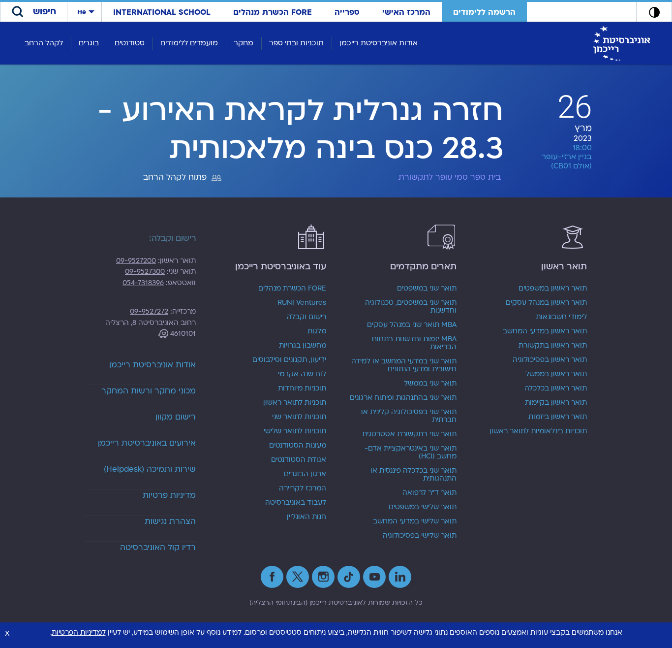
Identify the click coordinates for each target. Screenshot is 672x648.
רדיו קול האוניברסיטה (158, 547)
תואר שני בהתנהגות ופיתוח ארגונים (403, 398)
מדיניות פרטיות (169, 495)
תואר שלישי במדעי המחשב (415, 521)
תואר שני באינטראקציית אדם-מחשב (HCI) (411, 452)
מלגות (316, 331)
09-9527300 (145, 271)
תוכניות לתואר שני (299, 417)
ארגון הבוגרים (305, 474)
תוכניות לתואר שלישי (295, 431)
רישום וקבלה (306, 317)
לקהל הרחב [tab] (44, 43)
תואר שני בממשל (430, 384)
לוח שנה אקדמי (302, 374)
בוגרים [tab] (89, 43)
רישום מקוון (175, 417)
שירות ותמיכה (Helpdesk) (150, 469)
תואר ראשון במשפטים (553, 288)
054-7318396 (143, 283)
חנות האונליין (306, 517)
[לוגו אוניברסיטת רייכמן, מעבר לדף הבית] (621, 43)
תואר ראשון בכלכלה (555, 388)
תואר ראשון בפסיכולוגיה (550, 360)
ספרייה (347, 12)
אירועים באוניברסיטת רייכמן (147, 443)
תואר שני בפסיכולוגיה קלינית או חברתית (409, 416)
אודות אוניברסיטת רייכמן (152, 364)
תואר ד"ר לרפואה (429, 493)
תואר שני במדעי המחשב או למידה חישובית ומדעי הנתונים (404, 365)
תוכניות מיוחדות (302, 388)
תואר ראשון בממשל (556, 374)
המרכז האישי (406, 12)
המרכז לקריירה (302, 488)
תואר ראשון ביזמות (557, 417)
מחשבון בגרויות (302, 346)
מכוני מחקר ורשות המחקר (148, 391)
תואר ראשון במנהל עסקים (546, 303)
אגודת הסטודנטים (298, 460)
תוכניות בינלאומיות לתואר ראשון (538, 431)
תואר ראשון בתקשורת (553, 346)
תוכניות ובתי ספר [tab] (296, 43)
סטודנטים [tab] (130, 43)
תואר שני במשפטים (427, 288)
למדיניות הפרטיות (79, 632)
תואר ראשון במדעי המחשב (545, 331)
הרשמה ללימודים (484, 12)
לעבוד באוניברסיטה (295, 503)
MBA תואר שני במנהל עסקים (412, 325)
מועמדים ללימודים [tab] (189, 43)
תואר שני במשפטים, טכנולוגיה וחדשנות (411, 307)
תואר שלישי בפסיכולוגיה (420, 536)
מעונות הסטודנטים (297, 446)
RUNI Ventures (301, 303)
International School (162, 12)
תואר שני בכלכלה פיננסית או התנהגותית (413, 475)
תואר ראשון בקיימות (556, 403)
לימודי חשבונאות (561, 317)
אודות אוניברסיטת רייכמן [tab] (378, 43)
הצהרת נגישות (170, 521)
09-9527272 (149, 311)
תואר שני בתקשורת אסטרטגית (409, 434)
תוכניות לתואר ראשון (294, 403)
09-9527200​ (136, 260)
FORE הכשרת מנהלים (272, 12)
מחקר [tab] (243, 43)
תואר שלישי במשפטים (423, 507)
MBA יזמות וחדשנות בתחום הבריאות (414, 343)
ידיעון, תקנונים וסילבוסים (289, 360)
